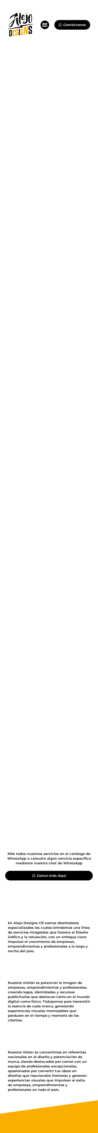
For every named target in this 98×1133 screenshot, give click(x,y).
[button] (45, 25)
